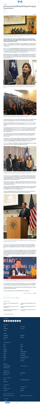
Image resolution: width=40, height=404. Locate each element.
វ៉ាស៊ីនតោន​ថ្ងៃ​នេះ (6, 328)
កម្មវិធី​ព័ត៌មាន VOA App (7, 372)
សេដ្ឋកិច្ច (5, 355)
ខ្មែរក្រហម (21, 349)
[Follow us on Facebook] (4, 321)
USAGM (5, 386)
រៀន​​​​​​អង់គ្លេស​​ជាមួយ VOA (7, 367)
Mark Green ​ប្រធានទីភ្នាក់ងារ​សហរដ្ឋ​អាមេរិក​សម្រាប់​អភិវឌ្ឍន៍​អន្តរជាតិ (15, 244)
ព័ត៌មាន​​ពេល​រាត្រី (6, 337)
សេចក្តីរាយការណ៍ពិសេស (23, 351)
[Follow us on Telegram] (13, 321)
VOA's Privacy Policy (23, 386)
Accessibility (22, 388)
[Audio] (25, 403)
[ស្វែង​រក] (33, 403)
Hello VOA (5, 339)
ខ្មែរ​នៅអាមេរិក (5, 349)
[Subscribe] (20, 321)
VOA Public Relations (7, 388)
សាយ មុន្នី (5, 10)
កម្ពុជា (4, 344)
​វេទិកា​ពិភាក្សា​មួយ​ (7, 48)
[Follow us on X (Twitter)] (7, 321)
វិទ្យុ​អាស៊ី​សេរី (22, 390)
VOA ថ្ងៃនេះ (5, 330)
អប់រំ (4, 360)
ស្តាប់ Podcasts (6, 374)
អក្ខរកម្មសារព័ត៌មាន (22, 353)
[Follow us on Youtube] (9, 321)
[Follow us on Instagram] (11, 321)
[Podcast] (18, 321)
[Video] (16, 403)
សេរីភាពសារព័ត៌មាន (22, 355)
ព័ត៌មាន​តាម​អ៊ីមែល (22, 372)
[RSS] (15, 321)
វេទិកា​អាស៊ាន (22, 337)
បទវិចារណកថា (22, 360)
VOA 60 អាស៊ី (22, 328)
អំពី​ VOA (5, 379)
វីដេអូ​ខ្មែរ (5, 326)
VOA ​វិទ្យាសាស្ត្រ (22, 326)
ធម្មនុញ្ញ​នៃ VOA (6, 381)
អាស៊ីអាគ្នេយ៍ (5, 351)
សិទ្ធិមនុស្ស (5, 357)
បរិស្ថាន (21, 344)
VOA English (5, 390)
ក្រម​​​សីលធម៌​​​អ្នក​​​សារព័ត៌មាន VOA (24, 379)
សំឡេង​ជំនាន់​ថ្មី (22, 335)
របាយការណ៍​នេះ (6, 143)
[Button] (34, 14)
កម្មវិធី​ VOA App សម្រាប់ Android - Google (26, 395)
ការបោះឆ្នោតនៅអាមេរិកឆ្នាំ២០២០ (24, 357)
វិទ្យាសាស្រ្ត (21, 346)
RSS (21, 374)
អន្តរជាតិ (5, 346)
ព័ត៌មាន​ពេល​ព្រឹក (6, 335)
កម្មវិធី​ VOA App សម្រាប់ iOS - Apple (9, 395)
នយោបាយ (5, 4)
